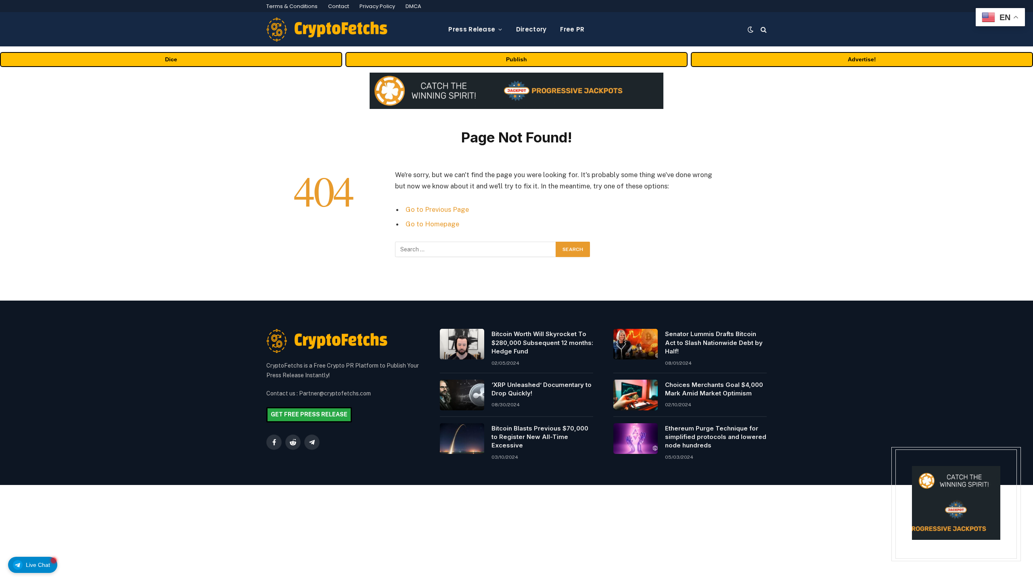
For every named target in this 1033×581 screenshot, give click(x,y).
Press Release (471, 29)
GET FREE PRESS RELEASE (309, 414)
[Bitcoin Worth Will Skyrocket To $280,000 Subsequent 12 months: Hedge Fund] (462, 344)
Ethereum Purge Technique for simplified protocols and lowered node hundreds (715, 436)
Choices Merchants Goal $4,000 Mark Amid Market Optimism (714, 389)
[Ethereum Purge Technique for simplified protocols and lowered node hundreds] (635, 438)
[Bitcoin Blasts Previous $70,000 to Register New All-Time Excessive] (462, 438)
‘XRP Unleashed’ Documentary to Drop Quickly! (541, 389)
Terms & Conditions (292, 6)
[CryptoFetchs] (326, 29)
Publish (516, 59)
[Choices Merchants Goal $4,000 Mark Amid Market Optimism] (635, 395)
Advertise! (862, 59)
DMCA (413, 6)
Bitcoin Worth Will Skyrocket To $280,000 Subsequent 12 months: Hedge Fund (542, 342)
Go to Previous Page (437, 209)
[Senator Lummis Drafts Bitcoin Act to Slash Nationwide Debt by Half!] (635, 344)
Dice (171, 59)
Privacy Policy (377, 6)
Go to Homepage (432, 224)
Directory (531, 29)
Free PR (572, 29)
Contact (338, 6)
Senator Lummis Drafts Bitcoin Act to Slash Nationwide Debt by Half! (714, 342)
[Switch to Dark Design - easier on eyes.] (750, 29)
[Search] (763, 29)
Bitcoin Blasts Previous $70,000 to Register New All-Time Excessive (539, 436)
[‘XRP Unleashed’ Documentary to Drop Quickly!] (462, 395)
